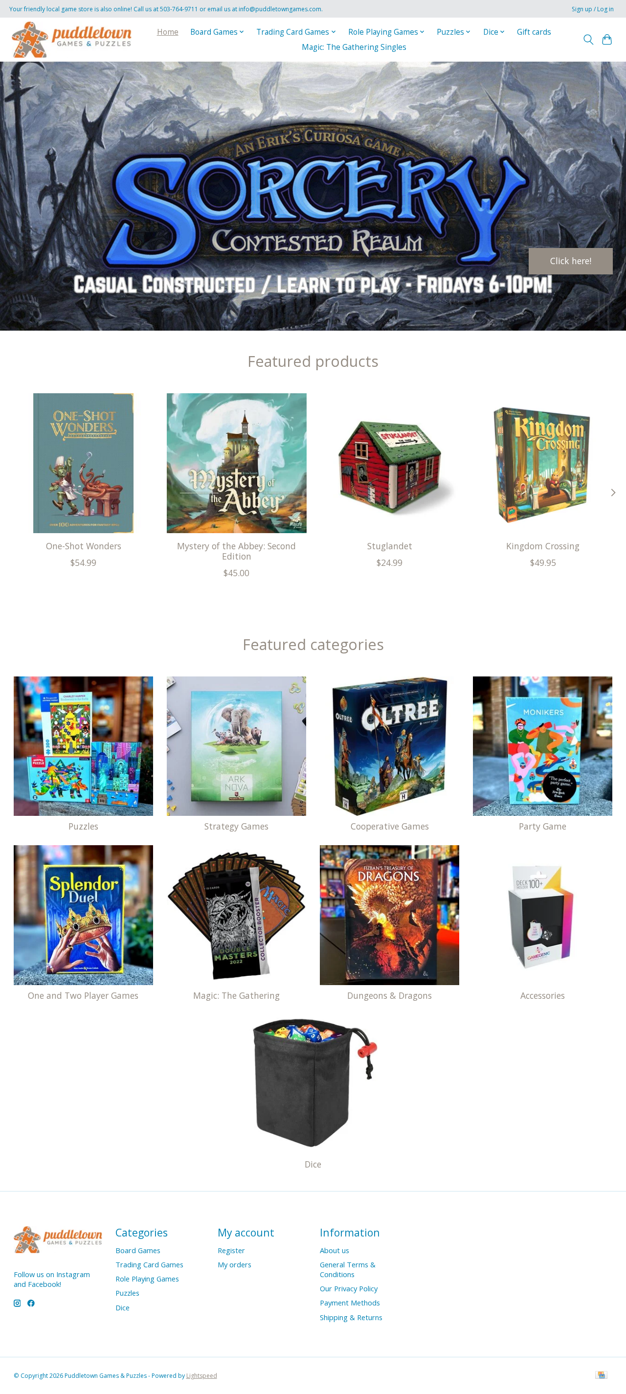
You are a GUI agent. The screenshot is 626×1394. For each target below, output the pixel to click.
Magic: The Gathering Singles (354, 47)
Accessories (542, 995)
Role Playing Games (147, 1278)
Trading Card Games (149, 1264)
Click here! (570, 261)
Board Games (137, 1250)
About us (334, 1250)
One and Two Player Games (83, 995)
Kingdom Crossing (543, 546)
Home (168, 32)
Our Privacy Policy (349, 1288)
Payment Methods (350, 1302)
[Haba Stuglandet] (390, 463)
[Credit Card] (601, 1376)
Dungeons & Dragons (389, 995)
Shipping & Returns (351, 1317)
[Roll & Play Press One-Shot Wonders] (84, 463)
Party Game (542, 826)
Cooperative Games (390, 826)
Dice (313, 1164)
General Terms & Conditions (348, 1269)
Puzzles (83, 826)
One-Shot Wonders (83, 546)
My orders (234, 1264)
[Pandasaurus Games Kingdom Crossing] (543, 463)
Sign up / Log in (593, 9)
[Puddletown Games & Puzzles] (72, 39)
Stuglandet (389, 546)
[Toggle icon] (588, 39)
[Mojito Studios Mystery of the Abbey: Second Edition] (237, 463)
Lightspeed (201, 1376)
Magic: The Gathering (236, 995)
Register (231, 1250)
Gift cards (534, 32)
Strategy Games (236, 826)
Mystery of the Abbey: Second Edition (236, 551)
